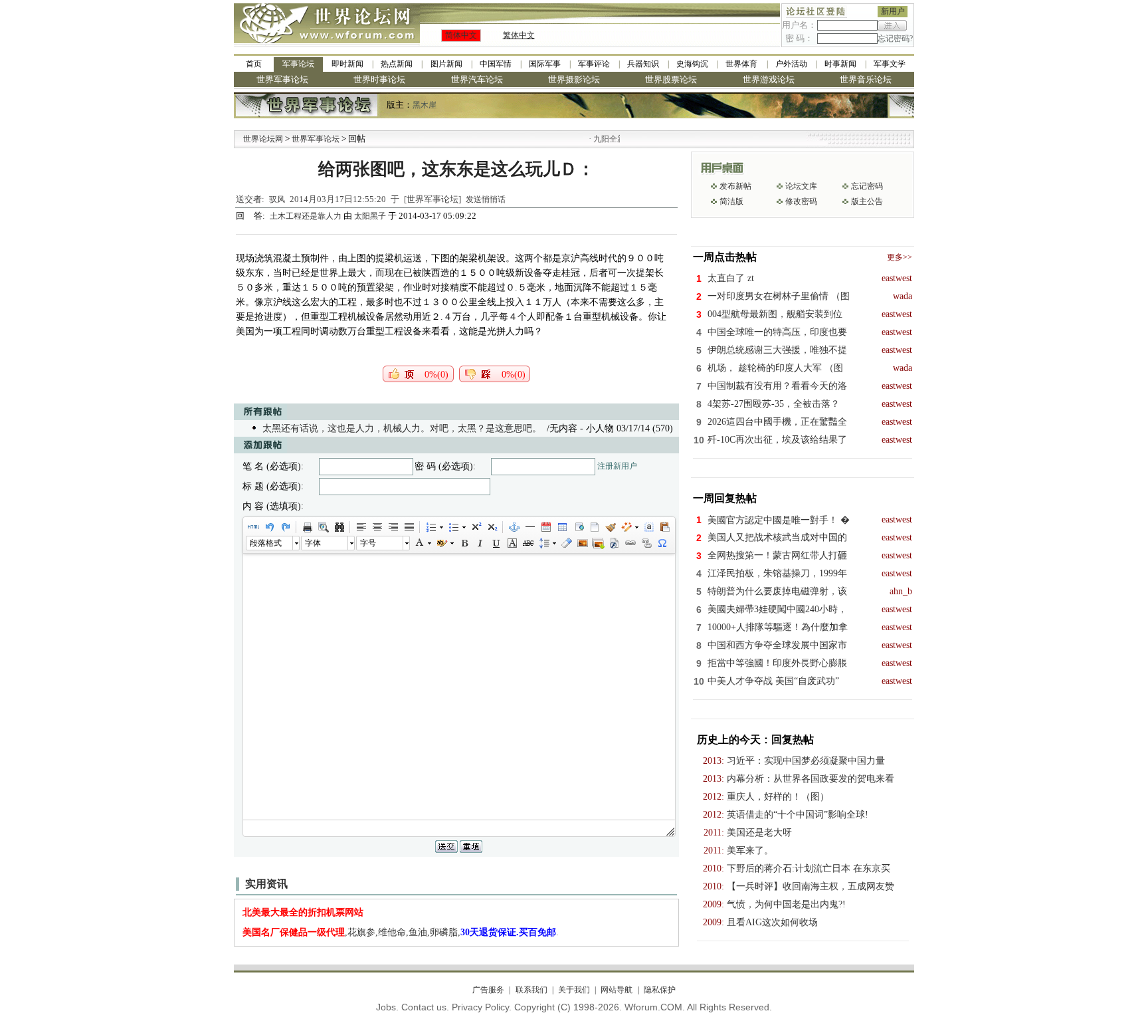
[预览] (323, 527)
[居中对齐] (376, 527)
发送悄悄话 (486, 199)
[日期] (545, 527)
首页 (254, 63)
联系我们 (531, 989)
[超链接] (629, 543)
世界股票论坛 (671, 79)
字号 (368, 543)
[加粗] (463, 543)
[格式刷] (610, 527)
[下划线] (495, 543)
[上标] (475, 527)
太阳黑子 (370, 216)
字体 (313, 543)
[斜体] (479, 543)
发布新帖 (735, 186)
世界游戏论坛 (769, 79)
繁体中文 (519, 35)
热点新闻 (397, 63)
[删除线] (527, 543)
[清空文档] (594, 527)
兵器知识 (643, 63)
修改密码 (801, 201)
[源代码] (253, 527)
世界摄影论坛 (574, 79)
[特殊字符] (661, 543)
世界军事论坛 (282, 79)
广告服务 (488, 989)
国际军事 (545, 63)
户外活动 (791, 63)
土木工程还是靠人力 (306, 216)
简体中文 (461, 35)
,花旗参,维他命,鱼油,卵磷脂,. (400, 932)
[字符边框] (511, 543)
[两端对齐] (408, 527)
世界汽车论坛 (477, 79)
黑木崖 (424, 105)
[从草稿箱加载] (664, 527)
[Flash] (614, 543)
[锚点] (513, 527)
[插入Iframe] (578, 527)
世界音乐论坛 (866, 79)
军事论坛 (298, 63)
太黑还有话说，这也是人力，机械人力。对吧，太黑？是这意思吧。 (401, 428)
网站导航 (616, 989)
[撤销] (269, 527)
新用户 (893, 11)
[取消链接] (645, 543)
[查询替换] (338, 527)
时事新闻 (840, 63)
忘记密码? (895, 38)
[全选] (648, 527)
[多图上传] (598, 543)
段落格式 (266, 543)
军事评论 (594, 63)
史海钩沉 (692, 63)
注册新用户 (617, 466)
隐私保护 (659, 989)
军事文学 (890, 63)
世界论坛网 (263, 139)
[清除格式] (566, 543)
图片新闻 (446, 63)
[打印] (307, 527)
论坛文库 (801, 186)
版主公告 (867, 201)
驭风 (277, 199)
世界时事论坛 (379, 79)
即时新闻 (347, 63)
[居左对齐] (360, 527)
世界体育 (741, 63)
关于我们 (574, 989)
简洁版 (731, 201)
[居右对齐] (392, 527)
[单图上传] (582, 543)
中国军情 (496, 63)
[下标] (491, 527)
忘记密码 (867, 186)
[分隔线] (529, 527)
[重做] (285, 527)
